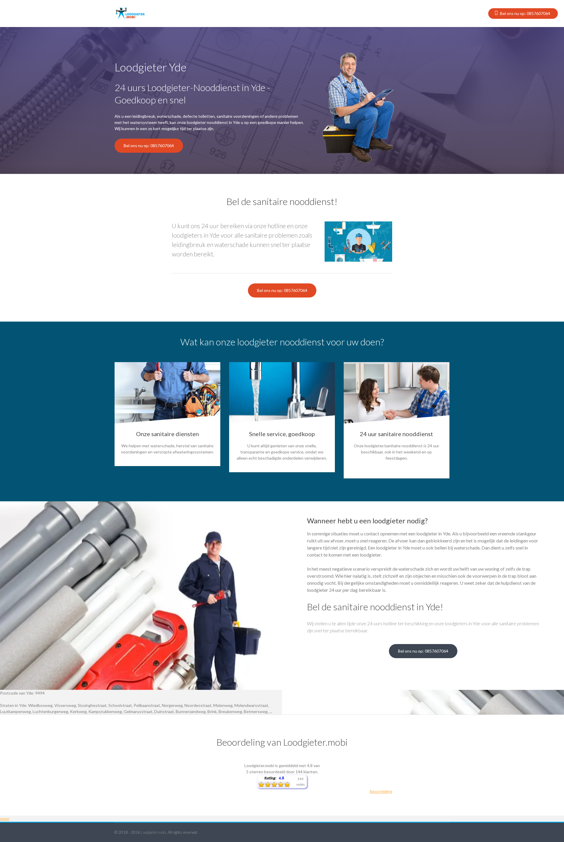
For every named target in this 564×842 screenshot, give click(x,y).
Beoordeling (381, 791)
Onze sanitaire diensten (167, 433)
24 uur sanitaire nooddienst (396, 433)
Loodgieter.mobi (153, 832)
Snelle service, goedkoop (282, 433)
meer (4, 818)
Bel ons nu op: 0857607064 (525, 13)
